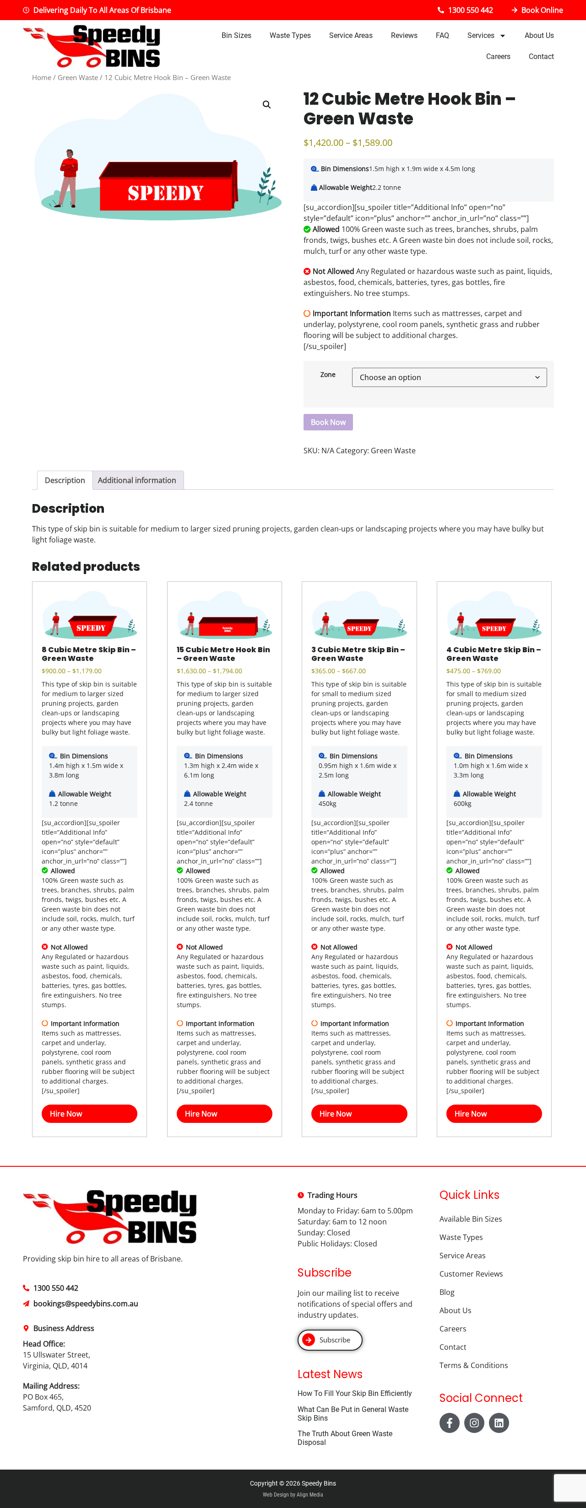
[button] (267, 105)
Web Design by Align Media (293, 1495)
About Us (539, 35)
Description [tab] (65, 480)
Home (41, 77)
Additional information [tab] (137, 480)
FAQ (442, 35)
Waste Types (290, 35)
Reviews (404, 35)
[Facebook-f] (450, 1423)
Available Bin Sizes (471, 1219)
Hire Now (66, 1114)
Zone (328, 374)
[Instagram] (474, 1423)
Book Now (328, 422)
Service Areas (351, 35)
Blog (447, 1292)
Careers (498, 56)
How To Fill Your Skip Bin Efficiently (355, 1393)
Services (480, 35)
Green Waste (78, 77)
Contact (541, 56)
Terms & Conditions (474, 1365)
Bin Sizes (236, 35)
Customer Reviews (471, 1274)
